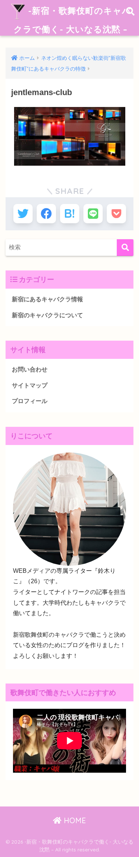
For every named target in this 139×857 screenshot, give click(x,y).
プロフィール (29, 401)
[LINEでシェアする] (93, 213)
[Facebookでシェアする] (46, 213)
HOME (74, 820)
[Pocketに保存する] (116, 213)
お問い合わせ (29, 369)
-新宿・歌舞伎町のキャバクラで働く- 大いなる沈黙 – (72, 20)
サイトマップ (29, 385)
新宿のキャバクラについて (47, 315)
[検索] (125, 247)
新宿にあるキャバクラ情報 (47, 299)
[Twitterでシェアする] (23, 213)
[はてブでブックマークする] (69, 213)
